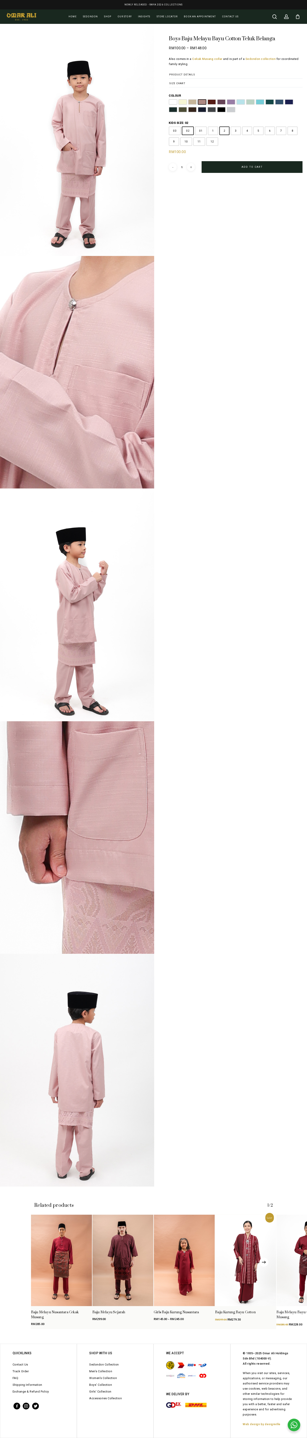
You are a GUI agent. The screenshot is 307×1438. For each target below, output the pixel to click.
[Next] (263, 1262)
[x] (35, 1405)
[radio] (173, 102)
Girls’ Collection (100, 1391)
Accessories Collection (105, 1398)
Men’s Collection (100, 1371)
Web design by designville (261, 1424)
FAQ (15, 1378)
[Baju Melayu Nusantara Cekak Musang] (61, 1260)
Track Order (21, 1371)
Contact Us (20, 1364)
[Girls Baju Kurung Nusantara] (184, 1260)
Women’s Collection (103, 1378)
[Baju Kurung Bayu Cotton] (245, 1260)
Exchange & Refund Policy (31, 1391)
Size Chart (177, 83)
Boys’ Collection (100, 1384)
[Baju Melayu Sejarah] (122, 1260)
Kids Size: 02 (178, 122)
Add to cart (252, 166)
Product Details (182, 74)
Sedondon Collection (104, 1364)
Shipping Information (27, 1384)
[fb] (17, 1405)
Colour (175, 95)
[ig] (26, 1405)
